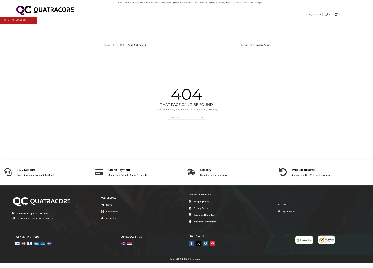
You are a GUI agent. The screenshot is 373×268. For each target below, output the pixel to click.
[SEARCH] (202, 117)
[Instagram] (205, 243)
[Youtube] (212, 243)
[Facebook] (191, 243)
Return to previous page (255, 45)
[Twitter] (198, 243)
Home (107, 45)
